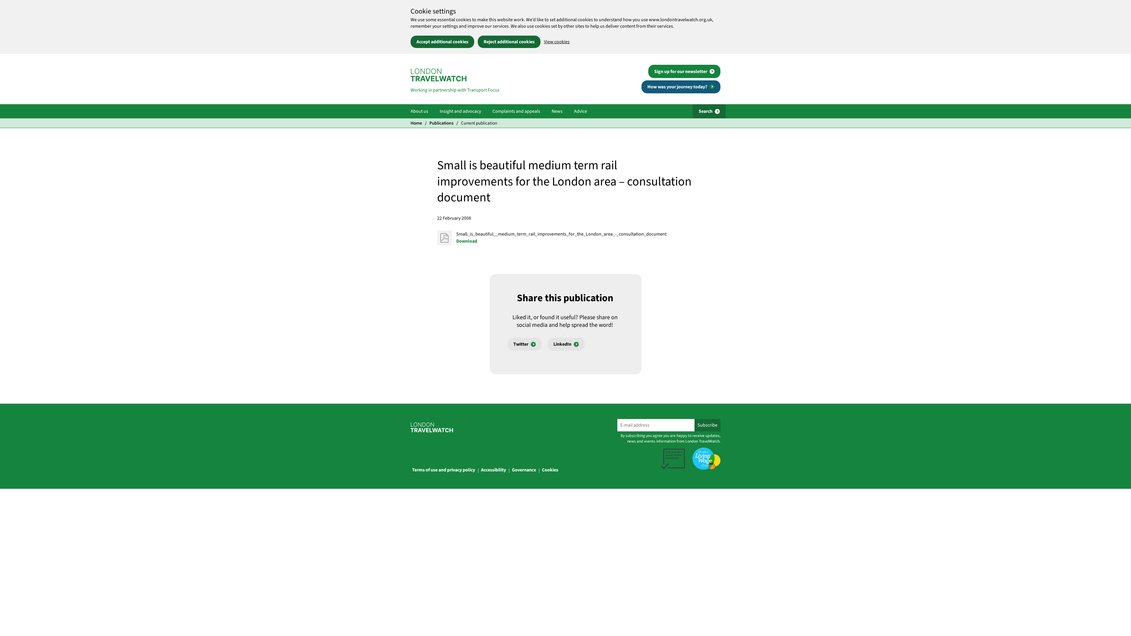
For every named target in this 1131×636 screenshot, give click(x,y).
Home (416, 123)
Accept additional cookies (442, 42)
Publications (441, 123)
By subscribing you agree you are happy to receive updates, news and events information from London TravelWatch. (670, 438)
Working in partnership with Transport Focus (455, 90)
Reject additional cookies (509, 42)
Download (466, 241)
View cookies (557, 42)
